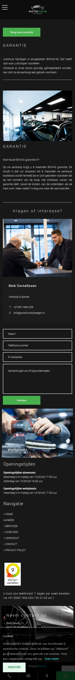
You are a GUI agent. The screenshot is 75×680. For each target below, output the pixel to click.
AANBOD (8, 520)
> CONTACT (10, 544)
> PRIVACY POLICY (14, 550)
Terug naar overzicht (21, 32)
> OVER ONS (10, 532)
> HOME (8, 514)
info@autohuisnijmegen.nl (29, 313)
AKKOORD (14, 667)
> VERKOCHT (11, 538)
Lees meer (52, 659)
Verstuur (22, 400)
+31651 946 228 (23, 307)
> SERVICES (10, 526)
